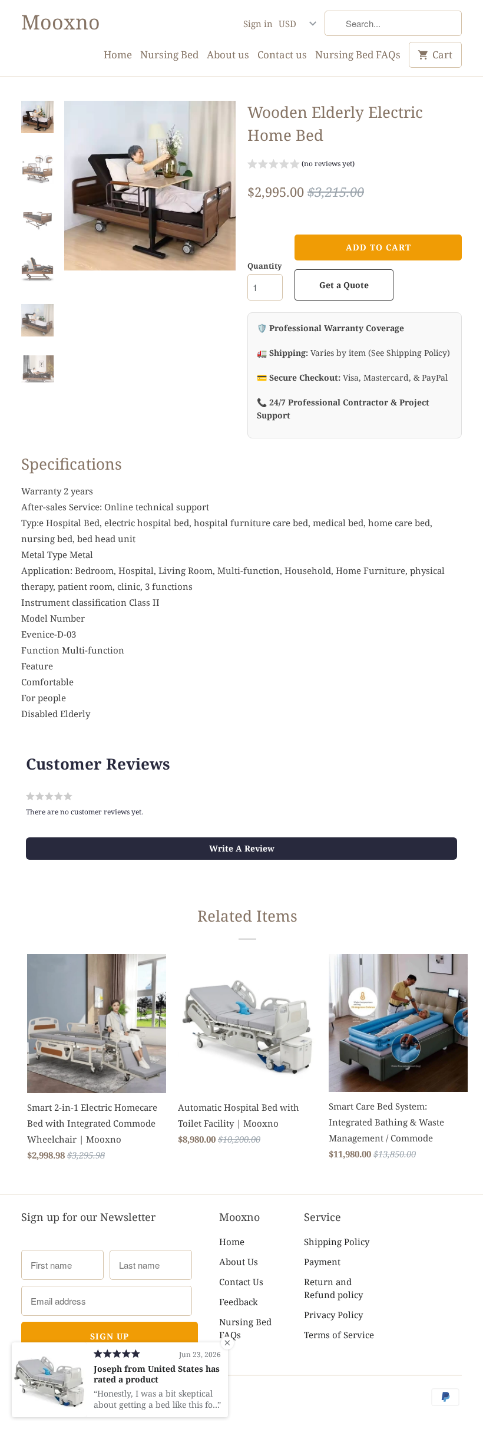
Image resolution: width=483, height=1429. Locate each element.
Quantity (264, 265)
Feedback (238, 1302)
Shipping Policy (336, 1242)
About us (228, 54)
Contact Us (241, 1282)
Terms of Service (339, 1335)
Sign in (258, 23)
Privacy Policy (333, 1315)
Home (118, 54)
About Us (238, 1262)
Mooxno (60, 22)
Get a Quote (344, 285)
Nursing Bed (169, 54)
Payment (322, 1262)
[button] (301, 165)
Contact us (282, 54)
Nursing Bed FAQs (358, 54)
